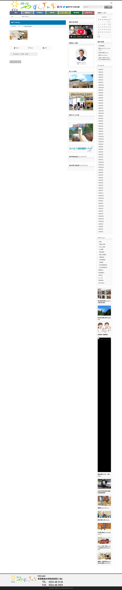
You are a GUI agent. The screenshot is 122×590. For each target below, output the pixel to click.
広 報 (64, 12)
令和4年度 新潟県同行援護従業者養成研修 (104, 491)
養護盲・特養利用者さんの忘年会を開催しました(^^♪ (104, 562)
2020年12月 (101, 195)
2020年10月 (101, 198)
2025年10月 (101, 87)
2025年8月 (101, 92)
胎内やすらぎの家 (59, 588)
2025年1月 (101, 108)
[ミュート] (88, 37)
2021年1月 (101, 192)
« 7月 (99, 36)
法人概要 (101, 249)
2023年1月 (101, 159)
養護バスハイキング (103, 55)
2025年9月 (101, 90)
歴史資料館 (76, 12)
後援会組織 (101, 251)
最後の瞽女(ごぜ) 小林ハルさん (104, 475)
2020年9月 (101, 200)
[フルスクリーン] (91, 37)
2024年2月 (101, 131)
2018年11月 (101, 218)
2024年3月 (101, 128)
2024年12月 (101, 110)
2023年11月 (101, 138)
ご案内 (15, 12)
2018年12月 (101, 216)
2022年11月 (101, 164)
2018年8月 (101, 226)
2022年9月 (101, 169)
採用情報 (101, 262)
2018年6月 (101, 231)
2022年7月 (101, 174)
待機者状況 (101, 257)
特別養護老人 (40, 12)
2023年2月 (101, 156)
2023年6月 (101, 146)
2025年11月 (101, 84)
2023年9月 (101, 144)
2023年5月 (101, 149)
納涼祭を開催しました (103, 52)
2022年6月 (101, 177)
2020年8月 (101, 203)
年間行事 (52, 12)
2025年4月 (101, 100)
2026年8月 (101, 69)
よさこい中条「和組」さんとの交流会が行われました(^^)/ (104, 547)
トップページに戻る (15, 61)
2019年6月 (101, 210)
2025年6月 (101, 95)
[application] (81, 32)
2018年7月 (101, 228)
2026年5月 (101, 77)
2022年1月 (101, 190)
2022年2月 (101, 187)
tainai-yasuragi (28, 26)
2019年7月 (101, 208)
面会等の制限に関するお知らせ (104, 318)
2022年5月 (101, 180)
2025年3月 (101, 102)
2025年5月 (101, 97)
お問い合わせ (88, 12)
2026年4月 (101, 79)
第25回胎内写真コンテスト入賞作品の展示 (104, 301)
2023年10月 (101, 141)
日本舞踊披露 (101, 45)
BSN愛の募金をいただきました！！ (104, 533)
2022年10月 (101, 167)
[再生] (71, 37)
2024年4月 (101, 126)
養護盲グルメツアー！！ (103, 508)
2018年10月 (101, 221)
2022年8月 (101, 172)
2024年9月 (101, 115)
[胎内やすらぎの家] (33, 10)
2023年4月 (101, 151)
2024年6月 (101, 120)
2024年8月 (101, 118)
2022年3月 (101, 185)
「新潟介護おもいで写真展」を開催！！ (21, 54)
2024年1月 (101, 133)
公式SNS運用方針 (103, 267)
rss (111, 3)
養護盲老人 (27, 12)
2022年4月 (101, 182)
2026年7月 (101, 72)
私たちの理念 (102, 246)
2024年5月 (101, 123)
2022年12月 (101, 162)
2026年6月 (101, 74)
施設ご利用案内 (102, 254)
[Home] (12, 16)
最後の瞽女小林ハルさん (103, 520)
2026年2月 (101, 82)
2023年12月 (101, 136)
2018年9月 (101, 223)
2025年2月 (101, 105)
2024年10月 (101, 113)
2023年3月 (101, 154)
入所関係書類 (102, 259)
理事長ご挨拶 (102, 244)
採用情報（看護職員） (103, 334)
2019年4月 (101, 213)
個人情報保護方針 (103, 264)
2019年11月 (101, 205)
